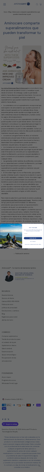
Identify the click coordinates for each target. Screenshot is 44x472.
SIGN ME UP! (33, 238)
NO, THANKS (33, 241)
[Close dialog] (42, 225)
